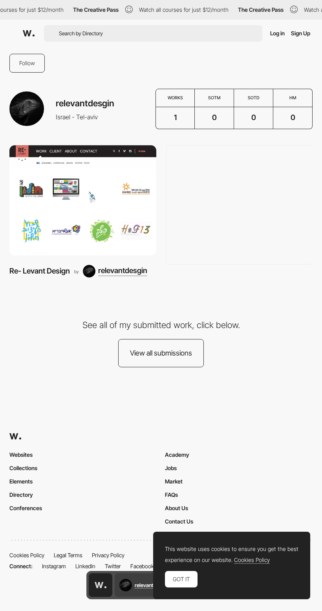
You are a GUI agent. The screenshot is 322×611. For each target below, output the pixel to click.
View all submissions (161, 353)
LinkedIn (85, 566)
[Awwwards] (29, 33)
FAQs (171, 494)
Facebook (142, 566)
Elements (21, 481)
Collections (23, 468)
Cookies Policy (26, 555)
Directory (21, 494)
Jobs (171, 468)
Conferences (25, 508)
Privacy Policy (108, 555)
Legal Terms (68, 555)
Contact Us (179, 521)
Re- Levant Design (39, 270)
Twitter (113, 566)
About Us (176, 508)
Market (174, 481)
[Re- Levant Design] (82, 200)
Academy (177, 454)
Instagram (54, 566)
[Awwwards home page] (100, 585)
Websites (21, 454)
